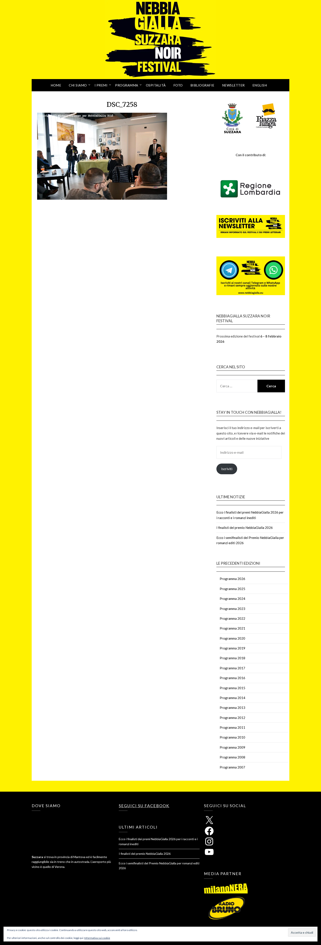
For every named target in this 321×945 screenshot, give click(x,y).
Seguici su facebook (144, 805)
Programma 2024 (232, 599)
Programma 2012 (232, 718)
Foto (178, 85)
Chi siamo (78, 85)
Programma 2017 (232, 668)
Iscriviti (226, 469)
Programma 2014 (232, 698)
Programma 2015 (232, 688)
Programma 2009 (232, 747)
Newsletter (233, 85)
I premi (101, 85)
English (259, 85)
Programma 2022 (232, 618)
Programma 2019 (232, 648)
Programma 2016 (232, 678)
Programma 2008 (232, 757)
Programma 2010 (232, 737)
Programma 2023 (232, 609)
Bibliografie (202, 85)
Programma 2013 (232, 708)
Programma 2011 (232, 727)
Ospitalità (156, 85)
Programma (126, 85)
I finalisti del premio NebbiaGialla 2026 (244, 528)
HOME (56, 85)
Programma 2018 (232, 658)
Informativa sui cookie (97, 938)
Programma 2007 (232, 767)
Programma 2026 (232, 579)
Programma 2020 (232, 638)
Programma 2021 (232, 628)
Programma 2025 (232, 589)
